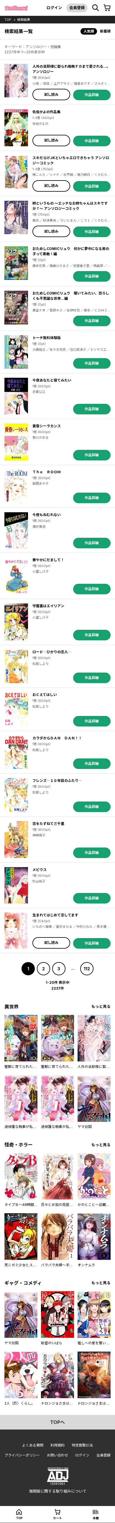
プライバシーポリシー (22, 1455)
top (7, 20)
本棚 (96, 1518)
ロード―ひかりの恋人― (51, 652)
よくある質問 (32, 1445)
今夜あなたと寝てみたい (51, 380)
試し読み (51, 94)
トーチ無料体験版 (46, 338)
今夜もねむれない (46, 515)
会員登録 (77, 7)
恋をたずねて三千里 (48, 823)
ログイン (54, 7)
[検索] (95, 7)
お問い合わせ (57, 1455)
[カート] (107, 7)
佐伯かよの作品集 (46, 112)
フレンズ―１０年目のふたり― (57, 780)
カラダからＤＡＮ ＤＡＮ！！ (57, 738)
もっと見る (101, 1006)
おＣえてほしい (44, 694)
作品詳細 (92, 95)
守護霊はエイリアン (48, 606)
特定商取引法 (82, 1445)
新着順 (105, 31)
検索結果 (23, 20)
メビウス (39, 869)
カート (57, 1518)
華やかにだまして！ (48, 560)
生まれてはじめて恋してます (55, 915)
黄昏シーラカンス (46, 426)
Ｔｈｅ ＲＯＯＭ (46, 472)
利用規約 (57, 1445)
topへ (57, 1422)
